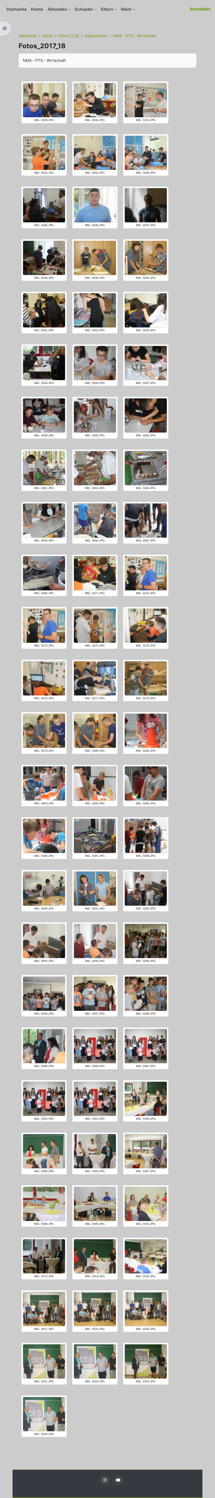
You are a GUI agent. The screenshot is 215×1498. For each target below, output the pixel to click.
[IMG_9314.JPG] (95, 1256)
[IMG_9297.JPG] (95, 993)
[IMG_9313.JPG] (44, 1256)
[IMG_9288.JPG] (146, 836)
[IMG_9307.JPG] (146, 1151)
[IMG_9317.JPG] (44, 1309)
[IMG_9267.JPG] (146, 520)
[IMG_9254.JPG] (44, 363)
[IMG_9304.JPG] (146, 1098)
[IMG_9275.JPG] (146, 625)
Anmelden (200, 9)
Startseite (28, 36)
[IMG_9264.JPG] (44, 520)
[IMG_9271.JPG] (95, 573)
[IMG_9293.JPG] (44, 941)
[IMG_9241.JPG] (146, 100)
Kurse (47, 36)
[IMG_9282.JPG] (146, 730)
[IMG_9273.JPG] (44, 625)
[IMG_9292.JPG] (146, 888)
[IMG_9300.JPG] (95, 1046)
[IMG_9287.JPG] (95, 836)
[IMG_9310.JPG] (146, 1204)
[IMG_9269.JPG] (44, 573)
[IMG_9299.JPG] (44, 1046)
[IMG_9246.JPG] (95, 205)
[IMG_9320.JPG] (146, 1309)
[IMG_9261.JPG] (44, 468)
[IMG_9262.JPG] (95, 468)
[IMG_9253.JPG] (146, 310)
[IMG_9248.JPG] (44, 258)
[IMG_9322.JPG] (95, 1361)
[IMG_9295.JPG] (146, 941)
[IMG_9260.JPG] (146, 415)
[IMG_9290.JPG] (44, 888)
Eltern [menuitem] (107, 9)
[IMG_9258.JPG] (44, 415)
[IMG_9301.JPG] (146, 1046)
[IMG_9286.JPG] (44, 836)
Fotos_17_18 (68, 36)
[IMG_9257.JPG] (146, 363)
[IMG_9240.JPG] (95, 100)
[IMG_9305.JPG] (44, 1151)
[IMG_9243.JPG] (95, 153)
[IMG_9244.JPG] (146, 153)
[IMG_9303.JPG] (95, 1098)
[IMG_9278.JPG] (146, 678)
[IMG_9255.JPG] (95, 363)
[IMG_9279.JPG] (44, 730)
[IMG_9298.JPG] (146, 993)
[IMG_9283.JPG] (44, 783)
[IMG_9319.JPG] (95, 1309)
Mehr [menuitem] (126, 9)
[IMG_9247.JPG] (146, 205)
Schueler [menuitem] (83, 9)
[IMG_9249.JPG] (95, 258)
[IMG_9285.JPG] (146, 783)
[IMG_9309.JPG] (95, 1204)
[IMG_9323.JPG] (146, 1361)
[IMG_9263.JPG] (146, 468)
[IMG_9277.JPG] (95, 678)
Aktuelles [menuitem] (57, 9)
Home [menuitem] (37, 9)
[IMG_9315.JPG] (146, 1256)
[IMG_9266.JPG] (95, 520)
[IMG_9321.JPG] (44, 1361)
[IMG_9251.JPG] (44, 310)
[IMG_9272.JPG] (146, 573)
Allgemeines (96, 36)
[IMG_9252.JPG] (95, 310)
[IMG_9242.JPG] (44, 153)
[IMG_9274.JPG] (95, 625)
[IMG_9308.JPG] (44, 1204)
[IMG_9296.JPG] (44, 993)
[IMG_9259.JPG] (95, 415)
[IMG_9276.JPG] (44, 678)
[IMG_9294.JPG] (95, 941)
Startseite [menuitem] (16, 9)
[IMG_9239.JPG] (44, 100)
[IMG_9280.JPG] (95, 730)
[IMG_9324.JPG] (44, 1414)
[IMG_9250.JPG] (146, 258)
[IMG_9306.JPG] (95, 1151)
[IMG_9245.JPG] (44, 205)
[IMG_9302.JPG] (44, 1098)
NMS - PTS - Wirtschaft (134, 36)
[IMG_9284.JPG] (95, 783)
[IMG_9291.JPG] (95, 888)
